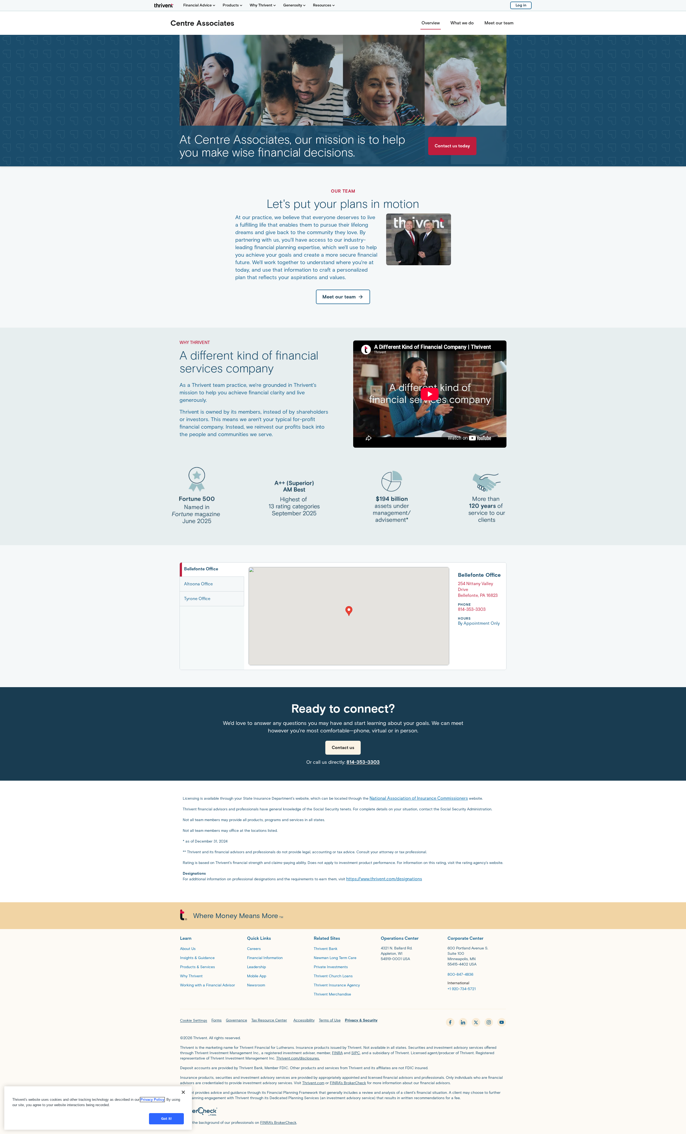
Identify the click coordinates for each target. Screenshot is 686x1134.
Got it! (166, 1119)
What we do (462, 22)
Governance (236, 1020)
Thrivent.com (313, 1083)
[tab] (212, 570)
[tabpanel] (375, 616)
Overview (431, 22)
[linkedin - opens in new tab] (463, 1022)
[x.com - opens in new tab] (476, 1022)
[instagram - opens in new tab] (489, 1022)
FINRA (337, 1053)
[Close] (183, 1092)
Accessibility (304, 1020)
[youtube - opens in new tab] (501, 1022)
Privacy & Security (361, 1020)
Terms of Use (330, 1020)
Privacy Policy (152, 1100)
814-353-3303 (363, 762)
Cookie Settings (193, 1020)
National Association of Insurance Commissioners (419, 798)
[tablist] (212, 616)
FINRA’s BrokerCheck (348, 1083)
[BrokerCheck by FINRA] (343, 1111)
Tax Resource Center (269, 1020)
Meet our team (498, 22)
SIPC (355, 1053)
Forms (216, 1020)
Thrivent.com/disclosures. (298, 1058)
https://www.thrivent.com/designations (384, 878)
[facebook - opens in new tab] (450, 1022)
